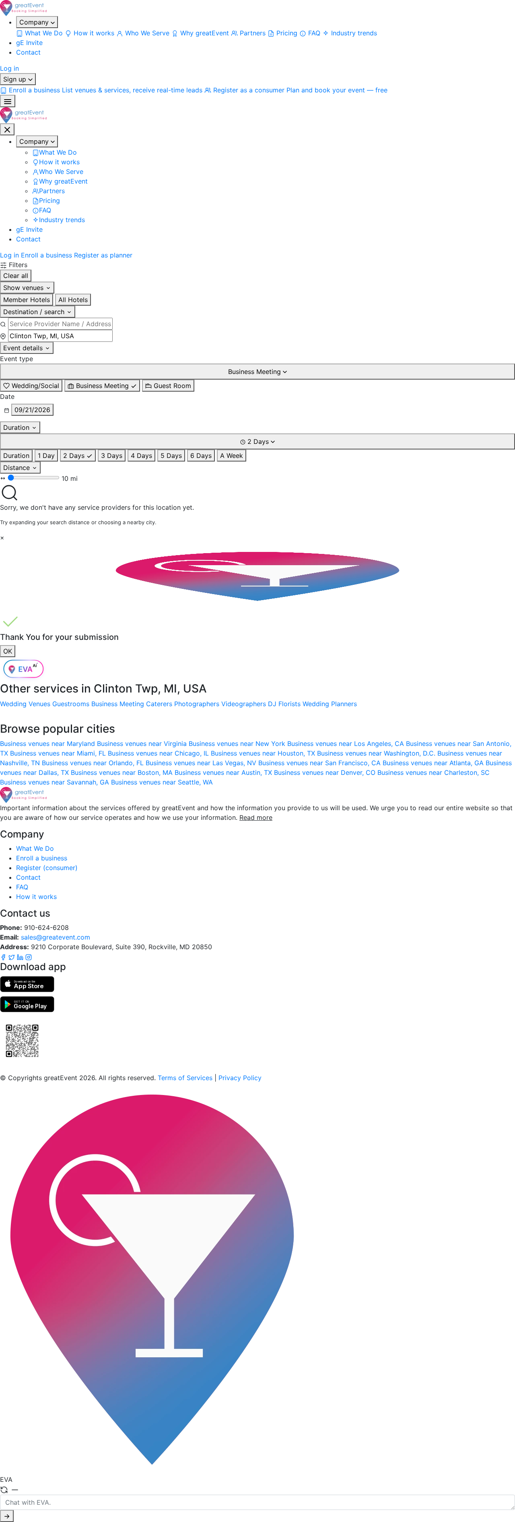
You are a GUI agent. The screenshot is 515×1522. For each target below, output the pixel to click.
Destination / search (34, 312)
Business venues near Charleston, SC (433, 772)
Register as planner (103, 255)
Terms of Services (185, 1078)
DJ (272, 704)
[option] (31, 386)
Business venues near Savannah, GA (55, 782)
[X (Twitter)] (12, 956)
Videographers (243, 704)
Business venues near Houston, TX (264, 753)
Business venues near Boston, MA (123, 772)
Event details (24, 348)
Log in (9, 68)
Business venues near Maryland (48, 744)
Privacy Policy (240, 1078)
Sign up (15, 79)
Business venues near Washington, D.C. (377, 753)
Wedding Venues (25, 704)
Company (35, 22)
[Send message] (7, 1516)
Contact (28, 52)
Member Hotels (26, 300)
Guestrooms (70, 704)
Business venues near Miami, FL (59, 753)
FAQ (22, 887)
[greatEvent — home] (257, 8)
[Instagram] (28, 956)
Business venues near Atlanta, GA (434, 763)
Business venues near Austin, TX (224, 772)
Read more (255, 817)
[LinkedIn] (21, 956)
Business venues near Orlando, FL (94, 763)
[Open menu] (7, 101)
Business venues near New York (238, 744)
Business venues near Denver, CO (325, 772)
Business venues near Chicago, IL (159, 753)
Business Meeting (117, 704)
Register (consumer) (47, 868)
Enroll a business (46, 255)
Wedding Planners (330, 704)
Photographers (196, 704)
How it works (36, 897)
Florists (289, 704)
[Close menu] (7, 129)
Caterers (159, 704)
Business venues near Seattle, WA (162, 782)
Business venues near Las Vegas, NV (202, 763)
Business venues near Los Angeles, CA (346, 744)
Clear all (15, 276)
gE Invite (29, 43)
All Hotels (73, 300)
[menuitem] (40, 33)
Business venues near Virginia (143, 744)
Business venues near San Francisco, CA (320, 763)
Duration (17, 427)
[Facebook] (4, 956)
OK (7, 651)
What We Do (35, 848)
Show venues (24, 288)
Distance (17, 468)
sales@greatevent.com (55, 937)
